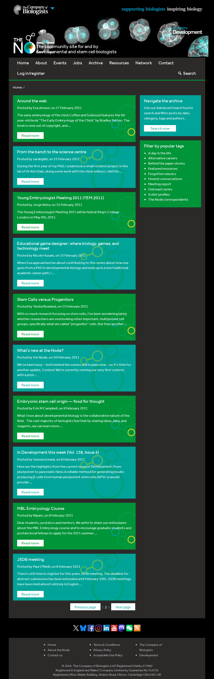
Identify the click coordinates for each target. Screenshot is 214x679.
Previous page (85, 607)
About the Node (59, 650)
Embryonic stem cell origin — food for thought (60, 401)
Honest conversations (165, 178)
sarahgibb (40, 159)
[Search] (180, 73)
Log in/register (31, 73)
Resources (119, 62)
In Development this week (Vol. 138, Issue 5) (58, 452)
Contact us (55, 655)
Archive (96, 62)
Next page (123, 607)
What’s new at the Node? (40, 350)
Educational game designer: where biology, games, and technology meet (68, 246)
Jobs (77, 62)
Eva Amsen (41, 107)
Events (60, 62)
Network (143, 62)
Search (189, 73)
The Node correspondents (168, 199)
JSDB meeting (30, 559)
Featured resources (163, 168)
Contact (166, 62)
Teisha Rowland (44, 306)
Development (148, 655)
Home (23, 62)
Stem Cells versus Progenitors (45, 299)
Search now (159, 128)
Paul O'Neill (41, 566)
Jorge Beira (41, 204)
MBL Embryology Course (40, 508)
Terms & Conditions (106, 645)
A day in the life (159, 153)
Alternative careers (162, 158)
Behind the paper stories (166, 163)
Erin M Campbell (45, 408)
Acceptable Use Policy (108, 655)
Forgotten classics (162, 173)
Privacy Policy (102, 650)
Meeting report (159, 184)
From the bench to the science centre (51, 151)
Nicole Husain (43, 255)
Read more (30, 135)
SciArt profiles (159, 194)
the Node (40, 357)
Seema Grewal (44, 459)
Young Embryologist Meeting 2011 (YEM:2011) (60, 197)
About (41, 62)
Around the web (32, 100)
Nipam (38, 515)
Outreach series (160, 189)
